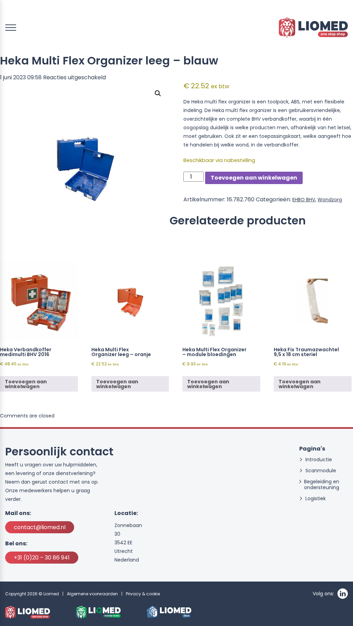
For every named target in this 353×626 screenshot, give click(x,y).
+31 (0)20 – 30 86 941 (42, 558)
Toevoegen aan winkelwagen (254, 178)
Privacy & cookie (143, 594)
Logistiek (315, 499)
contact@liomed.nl (39, 527)
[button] (158, 93)
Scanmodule (320, 471)
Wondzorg (329, 199)
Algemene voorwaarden (92, 594)
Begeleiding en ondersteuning (321, 485)
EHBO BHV (303, 199)
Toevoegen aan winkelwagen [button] (26, 384)
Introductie (318, 460)
